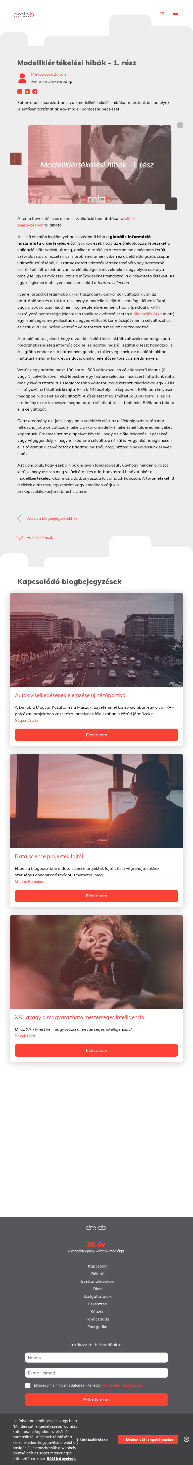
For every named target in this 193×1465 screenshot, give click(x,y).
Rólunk (97, 1273)
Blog (97, 1288)
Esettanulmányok (97, 1281)
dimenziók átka (147, 313)
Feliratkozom (96, 1399)
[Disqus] (96, 1142)
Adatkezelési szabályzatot (122, 1385)
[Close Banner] (186, 1439)
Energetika (97, 1326)
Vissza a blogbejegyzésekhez (51, 518)
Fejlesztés (97, 1303)
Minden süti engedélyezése (149, 1440)
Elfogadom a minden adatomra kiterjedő (88, 1385)
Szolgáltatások (97, 1296)
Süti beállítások (93, 1440)
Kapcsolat (97, 1266)
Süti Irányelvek (61, 1458)
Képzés (97, 1311)
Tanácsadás (97, 1319)
